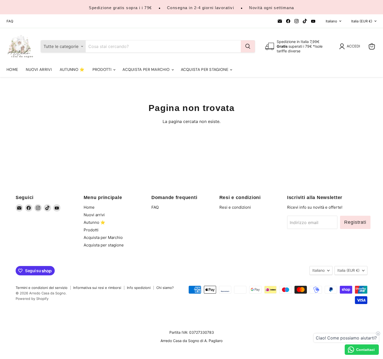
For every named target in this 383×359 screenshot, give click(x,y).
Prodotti (102, 69)
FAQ (10, 21)
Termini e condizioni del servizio (41, 288)
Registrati (355, 222)
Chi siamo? (165, 288)
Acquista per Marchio (146, 69)
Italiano (331, 21)
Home (12, 69)
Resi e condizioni (235, 207)
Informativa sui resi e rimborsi (97, 288)
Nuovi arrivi (39, 69)
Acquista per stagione (205, 69)
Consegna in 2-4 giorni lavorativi (200, 7)
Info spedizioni (139, 288)
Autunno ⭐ (72, 69)
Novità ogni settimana (271, 7)
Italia (361, 21)
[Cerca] (248, 46)
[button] (350, 46)
